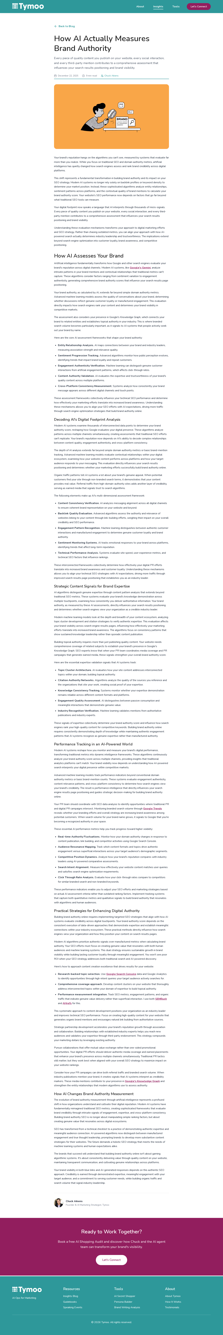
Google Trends (152, 808)
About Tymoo (173, 1296)
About (140, 6)
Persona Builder (123, 1302)
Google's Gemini (140, 267)
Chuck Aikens (111, 75)
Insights (158, 6)
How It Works (173, 1302)
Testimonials (172, 1307)
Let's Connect (199, 6)
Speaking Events (72, 1307)
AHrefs (67, 1003)
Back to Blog (67, 26)
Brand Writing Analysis (127, 1307)
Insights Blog (70, 1296)
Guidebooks (70, 1302)
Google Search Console (121, 974)
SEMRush (161, 999)
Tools (176, 6)
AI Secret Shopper (124, 1296)
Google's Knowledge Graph (142, 1081)
